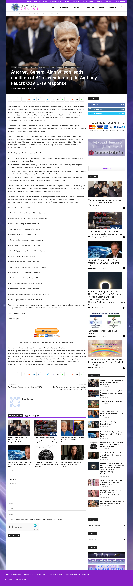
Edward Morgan (92, 208)
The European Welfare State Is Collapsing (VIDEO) (25, 387)
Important (20, 67)
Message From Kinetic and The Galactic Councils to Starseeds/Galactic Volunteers (111, 493)
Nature (115, 1)
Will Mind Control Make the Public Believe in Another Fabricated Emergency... (104, 202)
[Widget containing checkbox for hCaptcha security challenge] (23, 527)
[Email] (43, 99)
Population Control (44, 67)
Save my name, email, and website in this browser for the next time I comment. (36, 520)
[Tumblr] (67, 99)
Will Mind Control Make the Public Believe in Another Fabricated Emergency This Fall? (18, 440)
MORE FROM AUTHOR (32, 416)
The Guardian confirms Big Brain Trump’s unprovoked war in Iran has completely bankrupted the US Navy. (45, 440)
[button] (121, 7)
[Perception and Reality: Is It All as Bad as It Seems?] (93, 424)
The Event (64, 7)
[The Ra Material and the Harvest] (93, 404)
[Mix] (72, 99)
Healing (67, 1)
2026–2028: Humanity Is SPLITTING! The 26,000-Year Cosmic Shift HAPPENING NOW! (112, 482)
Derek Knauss (17, 88)
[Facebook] (10, 99)
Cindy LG (90, 307)
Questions (52, 67)
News (31, 67)
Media (74, 1)
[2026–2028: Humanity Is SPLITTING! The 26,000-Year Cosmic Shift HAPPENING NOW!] (93, 482)
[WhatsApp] (24, 99)
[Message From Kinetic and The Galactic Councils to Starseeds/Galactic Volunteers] (93, 493)
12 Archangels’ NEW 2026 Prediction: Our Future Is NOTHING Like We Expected (72, 440)
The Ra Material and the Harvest (111, 401)
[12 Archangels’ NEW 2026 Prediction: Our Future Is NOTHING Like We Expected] (73, 428)
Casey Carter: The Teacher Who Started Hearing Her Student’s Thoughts (71, 464)
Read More (107, 168)
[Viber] (53, 99)
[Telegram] (48, 99)
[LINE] (62, 99)
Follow (121, 109)
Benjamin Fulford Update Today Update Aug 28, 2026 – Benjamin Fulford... (103, 263)
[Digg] (77, 99)
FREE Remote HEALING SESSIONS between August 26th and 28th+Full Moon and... (105, 362)
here (26, 313)
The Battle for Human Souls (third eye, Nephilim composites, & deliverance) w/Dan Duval (69, 388)
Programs (90, 7)
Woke (78, 67)
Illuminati (19, 14)
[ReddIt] (29, 99)
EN (123, 1)
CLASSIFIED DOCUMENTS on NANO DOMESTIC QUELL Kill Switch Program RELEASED (46, 464)
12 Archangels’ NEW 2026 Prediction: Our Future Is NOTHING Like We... (112, 413)
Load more (106, 512)
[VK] (38, 99)
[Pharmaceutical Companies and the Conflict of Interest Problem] (93, 503)
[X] (15, 99)
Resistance (77, 7)
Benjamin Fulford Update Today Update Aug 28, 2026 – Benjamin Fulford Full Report (20, 464)
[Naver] (81, 99)
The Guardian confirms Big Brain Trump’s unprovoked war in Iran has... (105, 232)
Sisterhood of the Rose (55, 1)
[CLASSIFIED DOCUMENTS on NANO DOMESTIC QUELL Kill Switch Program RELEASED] (46, 452)
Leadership (108, 1)
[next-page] (12, 470)
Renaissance (81, 1)
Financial (99, 1)
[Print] (58, 99)
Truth (65, 67)
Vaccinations (72, 67)
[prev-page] (9, 470)
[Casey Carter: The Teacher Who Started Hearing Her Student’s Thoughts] (73, 452)
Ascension (29, 1)
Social (101, 7)
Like (122, 105)
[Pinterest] (19, 99)
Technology (91, 1)
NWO (36, 67)
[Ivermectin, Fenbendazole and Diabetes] (106, 320)
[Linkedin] (34, 99)
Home (53, 7)
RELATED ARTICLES (15, 416)
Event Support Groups (40, 1)
